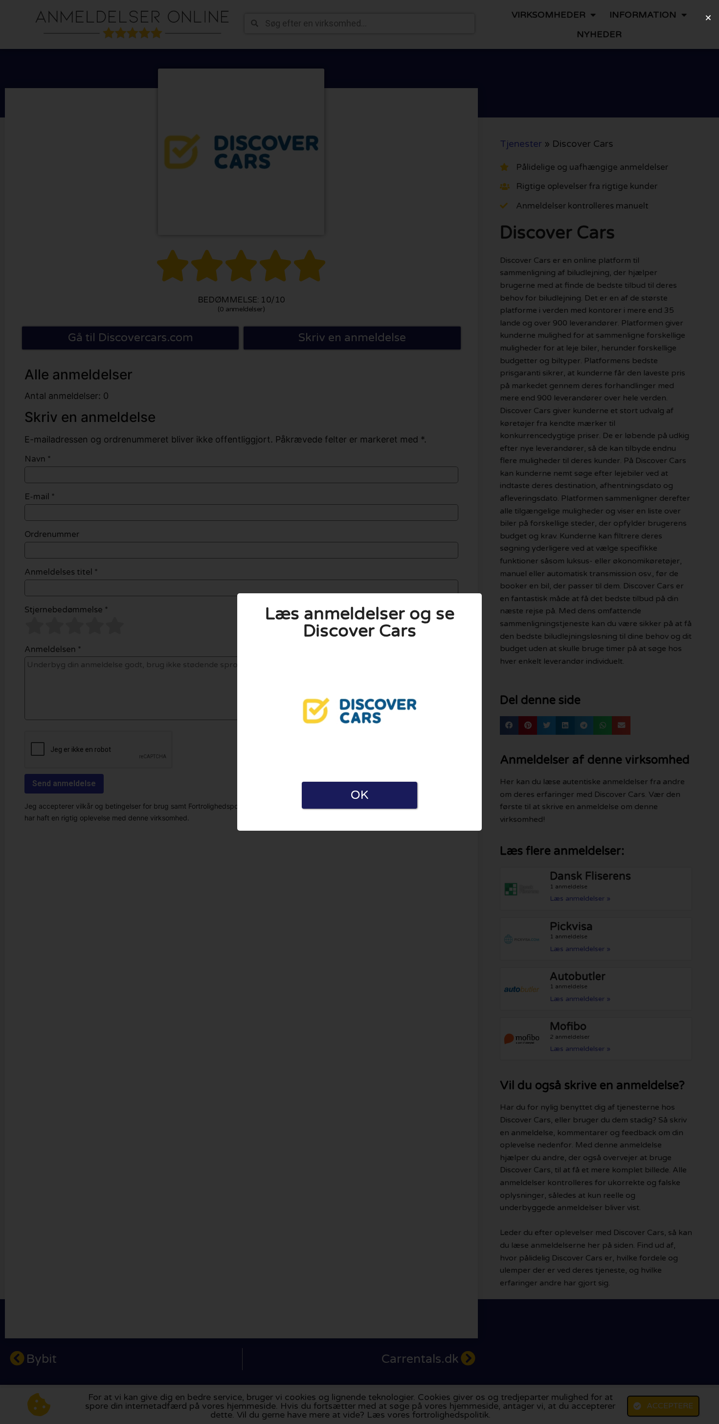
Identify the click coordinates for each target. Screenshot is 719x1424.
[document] (359, 712)
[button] (708, 17)
